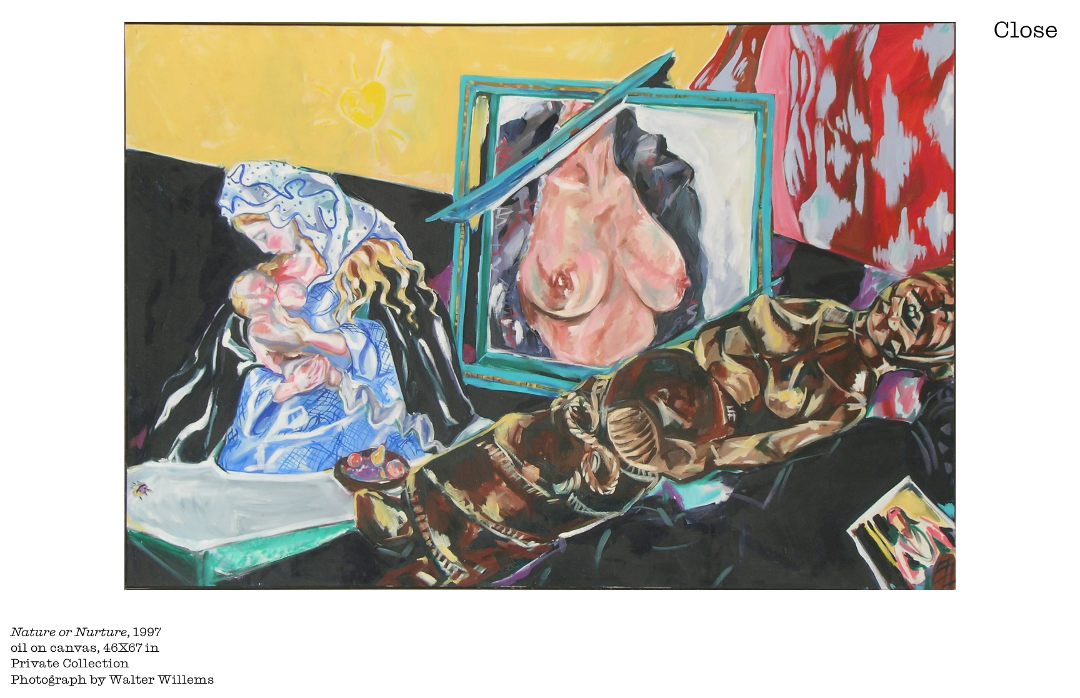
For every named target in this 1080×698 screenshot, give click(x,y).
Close (1025, 29)
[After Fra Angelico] (977, 349)
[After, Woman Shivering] (102, 349)
